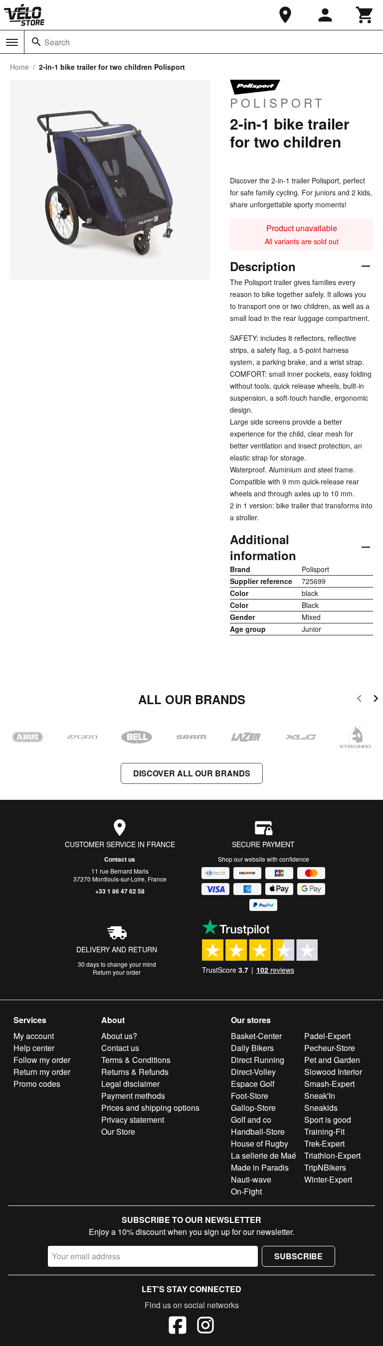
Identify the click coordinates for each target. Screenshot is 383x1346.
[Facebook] (178, 1326)
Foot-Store (249, 1095)
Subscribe (298, 1256)
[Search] (36, 41)
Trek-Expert (324, 1143)
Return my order (41, 1071)
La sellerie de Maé (263, 1155)
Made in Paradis (260, 1167)
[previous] (359, 700)
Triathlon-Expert (332, 1155)
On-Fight (246, 1191)
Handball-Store (258, 1131)
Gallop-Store (253, 1107)
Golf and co (251, 1119)
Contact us (119, 859)
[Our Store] (285, 15)
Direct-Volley (253, 1071)
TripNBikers (325, 1167)
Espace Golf (252, 1083)
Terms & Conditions (136, 1059)
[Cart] (365, 15)
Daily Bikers (252, 1047)
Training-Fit (324, 1131)
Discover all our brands (191, 773)
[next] (376, 700)
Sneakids (321, 1107)
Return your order (117, 972)
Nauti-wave (251, 1179)
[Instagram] (205, 1326)
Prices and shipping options (150, 1107)
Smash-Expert (329, 1083)
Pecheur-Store (329, 1047)
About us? (119, 1036)
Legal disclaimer (130, 1083)
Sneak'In (319, 1095)
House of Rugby (259, 1143)
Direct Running (257, 1059)
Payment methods (133, 1095)
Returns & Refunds (135, 1071)
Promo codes (36, 1083)
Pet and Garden (332, 1059)
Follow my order (41, 1059)
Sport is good (327, 1119)
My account (33, 1036)
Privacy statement (132, 1119)
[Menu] (12, 42)
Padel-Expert (327, 1036)
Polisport (277, 102)
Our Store (118, 1131)
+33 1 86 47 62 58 (120, 891)
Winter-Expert (328, 1179)
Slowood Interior (333, 1071)
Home (19, 67)
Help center (33, 1047)
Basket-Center (256, 1036)
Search (57, 42)
